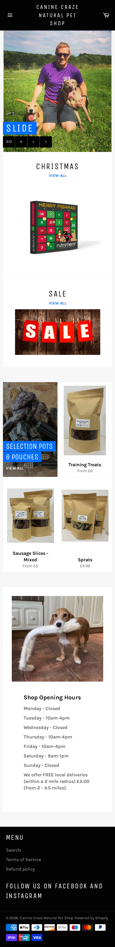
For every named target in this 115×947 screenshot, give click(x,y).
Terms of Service (23, 859)
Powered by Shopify (91, 918)
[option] (57, 96)
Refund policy (20, 869)
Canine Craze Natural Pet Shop (57, 15)
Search (13, 850)
